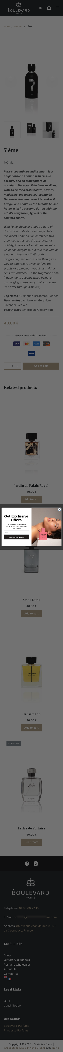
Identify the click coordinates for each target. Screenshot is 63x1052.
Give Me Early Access (16, 537)
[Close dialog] (59, 509)
